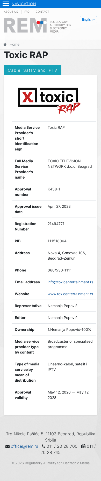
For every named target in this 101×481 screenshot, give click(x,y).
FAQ (27, 11)
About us (11, 11)
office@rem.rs (24, 446)
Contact (42, 11)
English (87, 19)
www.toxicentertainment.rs (70, 294)
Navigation (24, 4)
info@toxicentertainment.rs (70, 282)
